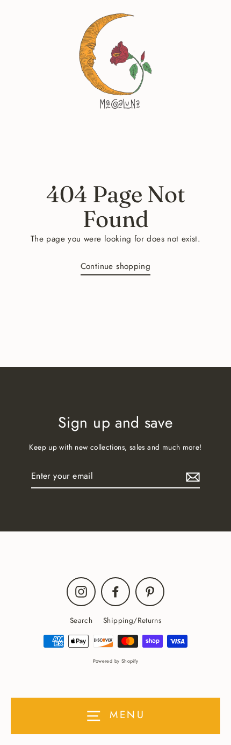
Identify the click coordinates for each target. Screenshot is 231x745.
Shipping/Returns (132, 620)
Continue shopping (116, 266)
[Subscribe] (191, 476)
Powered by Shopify (116, 660)
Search (81, 620)
